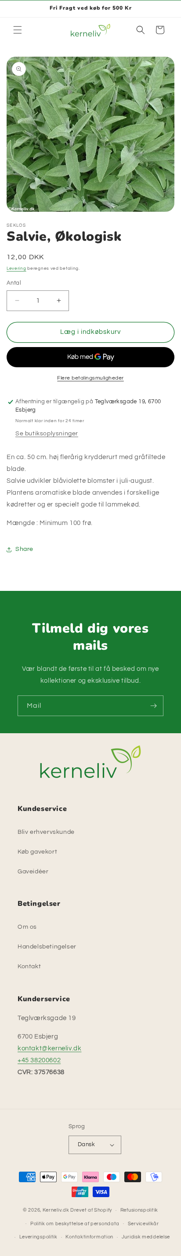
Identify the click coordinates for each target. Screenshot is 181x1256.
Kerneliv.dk (56, 1210)
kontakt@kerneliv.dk (49, 1048)
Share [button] (24, 549)
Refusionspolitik (139, 1210)
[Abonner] (153, 705)
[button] (17, 30)
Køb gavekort (37, 852)
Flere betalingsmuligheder (90, 378)
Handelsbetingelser (47, 947)
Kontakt (29, 966)
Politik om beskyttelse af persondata (74, 1223)
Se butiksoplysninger (46, 434)
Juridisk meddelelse (146, 1236)
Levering (16, 268)
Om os (27, 927)
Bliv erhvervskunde (46, 832)
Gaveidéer (33, 872)
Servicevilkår (143, 1223)
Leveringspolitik (38, 1236)
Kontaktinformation (89, 1236)
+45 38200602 (39, 1060)
